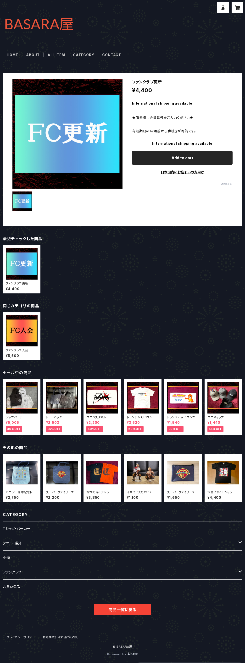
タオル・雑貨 (12, 543)
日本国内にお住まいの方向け (182, 172)
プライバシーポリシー (21, 637)
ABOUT (32, 55)
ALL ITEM (56, 55)
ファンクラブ (12, 572)
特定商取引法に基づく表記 (60, 637)
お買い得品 (11, 587)
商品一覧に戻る (122, 609)
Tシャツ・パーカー (16, 528)
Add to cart (182, 157)
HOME (12, 55)
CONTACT (111, 55)
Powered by (117, 654)
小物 (6, 558)
